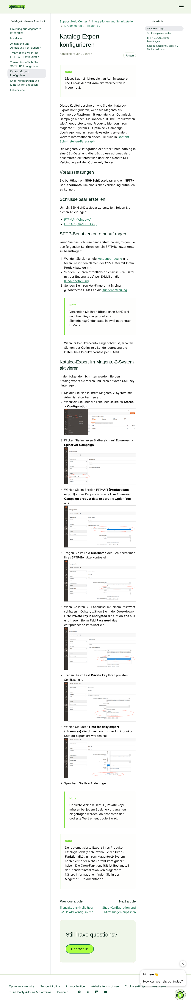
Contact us (79, 949)
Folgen (130, 55)
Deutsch (63, 992)
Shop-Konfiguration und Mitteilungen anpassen (24, 82)
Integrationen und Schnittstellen (113, 21)
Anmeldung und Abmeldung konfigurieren (25, 45)
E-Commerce (73, 25)
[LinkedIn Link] (96, 992)
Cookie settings (135, 986)
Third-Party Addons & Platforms (30, 992)
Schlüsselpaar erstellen (159, 33)
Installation (16, 38)
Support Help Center (73, 21)
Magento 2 (94, 25)
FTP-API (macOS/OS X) (80, 224)
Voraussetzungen (156, 28)
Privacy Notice (75, 986)
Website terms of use (105, 986)
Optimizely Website (21, 986)
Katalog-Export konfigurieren (19, 73)
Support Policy (50, 986)
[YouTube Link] (105, 992)
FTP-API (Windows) (77, 219)
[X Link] (88, 992)
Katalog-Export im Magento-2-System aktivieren (163, 47)
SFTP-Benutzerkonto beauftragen (158, 39)
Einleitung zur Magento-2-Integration (26, 30)
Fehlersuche (17, 90)
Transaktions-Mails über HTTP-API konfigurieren (24, 54)
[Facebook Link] (79, 992)
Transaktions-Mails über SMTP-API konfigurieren (24, 64)
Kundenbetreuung (110, 258)
